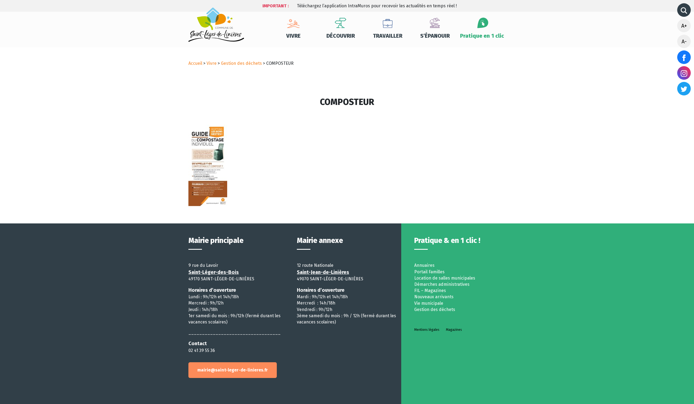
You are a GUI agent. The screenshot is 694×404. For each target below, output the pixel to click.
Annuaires (424, 265)
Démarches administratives (442, 284)
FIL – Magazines (430, 290)
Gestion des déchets (241, 63)
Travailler (387, 36)
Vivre (293, 36)
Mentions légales (426, 330)
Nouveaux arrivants (434, 296)
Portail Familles (429, 271)
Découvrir (340, 36)
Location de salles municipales (444, 278)
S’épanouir (435, 36)
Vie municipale (428, 303)
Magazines (454, 330)
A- (684, 41)
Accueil (195, 63)
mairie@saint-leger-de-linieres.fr (232, 370)
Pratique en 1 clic (482, 36)
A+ (684, 26)
